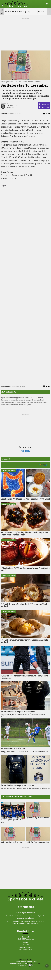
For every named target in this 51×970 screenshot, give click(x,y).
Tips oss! (45, 107)
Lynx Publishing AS (34, 963)
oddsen (25, 450)
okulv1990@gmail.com (25, 939)
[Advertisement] (25, 34)
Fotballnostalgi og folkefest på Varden (19, 11)
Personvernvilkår (25, 959)
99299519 (45, 104)
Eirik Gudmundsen (25, 950)
